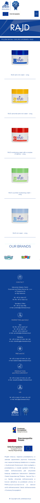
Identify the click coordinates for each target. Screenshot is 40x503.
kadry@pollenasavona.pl (22, 399)
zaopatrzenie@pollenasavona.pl (22, 380)
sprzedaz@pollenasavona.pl (22, 333)
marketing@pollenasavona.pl (22, 341)
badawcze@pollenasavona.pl (22, 360)
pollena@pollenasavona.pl (22, 307)
